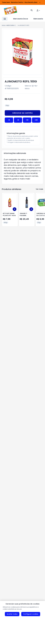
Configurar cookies (30, 614)
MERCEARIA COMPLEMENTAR (16, 25)
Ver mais (39, 189)
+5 (18, 120)
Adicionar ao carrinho (22, 113)
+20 (36, 120)
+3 (9, 120)
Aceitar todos (12, 614)
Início (4, 25)
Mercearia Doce (20, 18)
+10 (27, 120)
